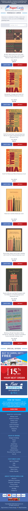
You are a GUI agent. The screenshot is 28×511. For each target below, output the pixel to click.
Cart (26, 8)
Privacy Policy (14, 484)
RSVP (14, 442)
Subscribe (14, 409)
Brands (14, 430)
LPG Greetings (14, 446)
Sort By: (12, 25)
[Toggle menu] (1, 8)
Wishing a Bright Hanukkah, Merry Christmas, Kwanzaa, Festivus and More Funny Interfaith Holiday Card (14, 334)
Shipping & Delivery (14, 467)
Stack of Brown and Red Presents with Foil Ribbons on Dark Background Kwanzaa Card (14, 294)
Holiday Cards (14, 420)
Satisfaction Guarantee (14, 480)
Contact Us (14, 490)
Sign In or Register (14, 461)
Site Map (14, 488)
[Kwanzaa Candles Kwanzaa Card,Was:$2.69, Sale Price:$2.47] (14, 200)
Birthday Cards (14, 416)
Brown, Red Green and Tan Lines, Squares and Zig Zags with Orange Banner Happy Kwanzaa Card (14, 56)
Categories (14, 428)
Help (14, 463)
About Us (14, 478)
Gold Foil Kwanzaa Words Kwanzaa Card (14, 174)
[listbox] (20, 25)
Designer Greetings (14, 438)
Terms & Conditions (14, 486)
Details (20, 64)
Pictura (14, 440)
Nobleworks (14, 448)
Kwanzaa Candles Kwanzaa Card (14, 213)
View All (14, 454)
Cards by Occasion (14, 418)
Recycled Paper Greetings (14, 452)
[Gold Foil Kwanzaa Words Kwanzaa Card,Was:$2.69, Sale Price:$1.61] (14, 160)
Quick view (6, 64)
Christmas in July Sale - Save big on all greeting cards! (14, 1)
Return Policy (14, 469)
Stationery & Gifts (14, 426)
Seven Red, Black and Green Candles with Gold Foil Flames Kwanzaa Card (14, 254)
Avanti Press (14, 444)
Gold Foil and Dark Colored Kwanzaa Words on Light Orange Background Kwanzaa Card (14, 135)
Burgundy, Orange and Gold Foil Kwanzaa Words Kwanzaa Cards (14, 95)
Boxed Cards (14, 422)
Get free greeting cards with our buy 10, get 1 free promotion (14, 3)
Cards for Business (14, 424)
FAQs (14, 465)
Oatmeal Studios (14, 450)
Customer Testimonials (14, 482)
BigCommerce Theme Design (8, 507)
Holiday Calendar (14, 471)
